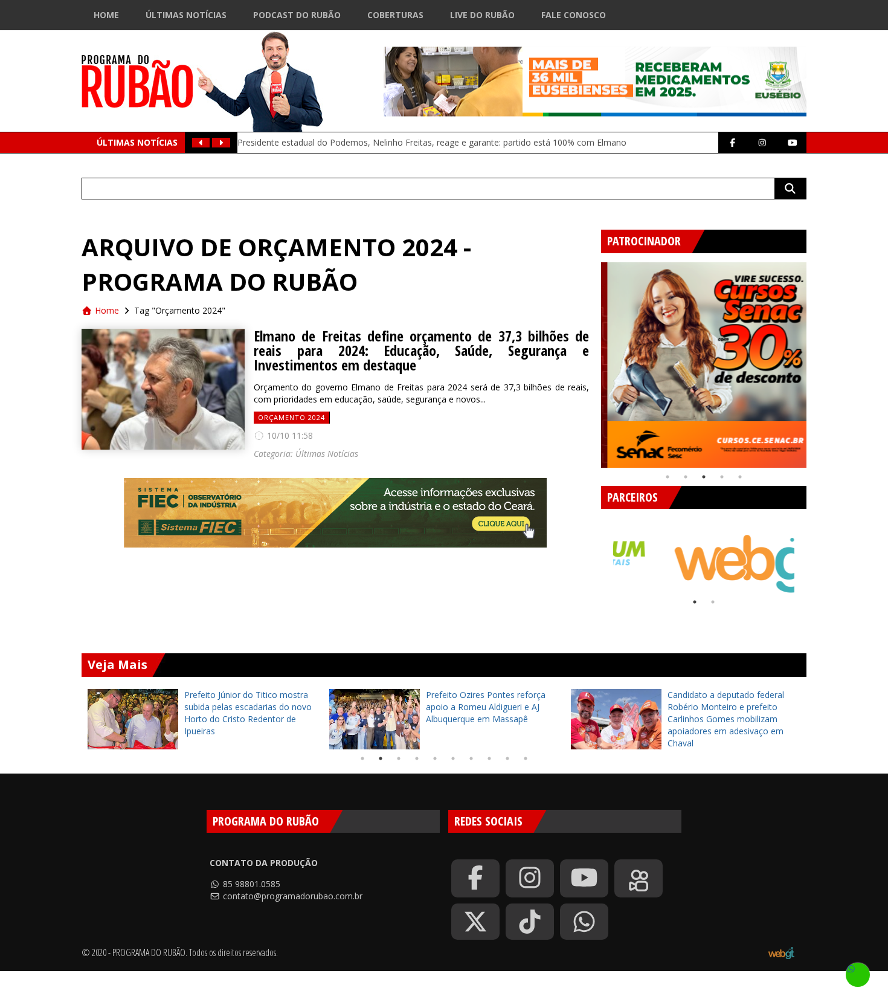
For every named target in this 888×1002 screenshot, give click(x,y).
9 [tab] (507, 758)
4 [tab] (722, 477)
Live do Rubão (482, 15)
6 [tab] (453, 758)
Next (815, 360)
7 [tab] (471, 758)
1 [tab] (667, 477)
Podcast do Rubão (297, 15)
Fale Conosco (573, 15)
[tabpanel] (703, 365)
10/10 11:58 (289, 435)
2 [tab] (686, 477)
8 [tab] (489, 758)
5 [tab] (740, 477)
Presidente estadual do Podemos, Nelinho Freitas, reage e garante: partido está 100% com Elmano (431, 142)
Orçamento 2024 (291, 417)
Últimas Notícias (186, 15)
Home (106, 15)
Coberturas (395, 15)
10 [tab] (526, 758)
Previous (592, 360)
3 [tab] (704, 477)
